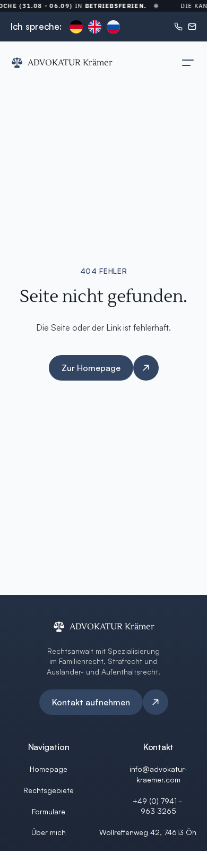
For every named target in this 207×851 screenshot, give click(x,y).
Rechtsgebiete (48, 790)
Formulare (48, 811)
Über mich (48, 832)
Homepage (48, 768)
